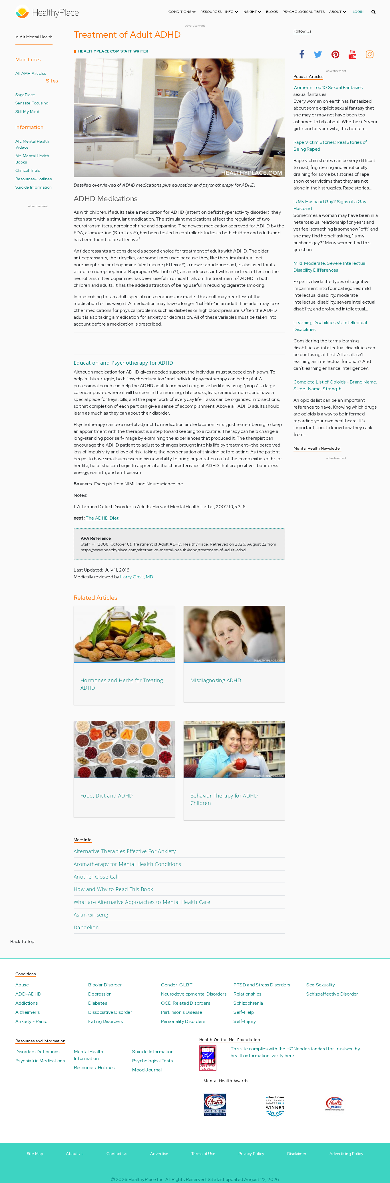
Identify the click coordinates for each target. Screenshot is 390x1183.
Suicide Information (33, 187)
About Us (74, 1153)
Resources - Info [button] (217, 11)
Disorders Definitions (37, 1052)
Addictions (26, 1003)
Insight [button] (250, 11)
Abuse (22, 985)
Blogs (272, 11)
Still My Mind (27, 111)
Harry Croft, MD (137, 577)
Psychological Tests (304, 11)
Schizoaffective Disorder (332, 994)
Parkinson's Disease (181, 1012)
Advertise (159, 1153)
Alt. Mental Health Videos (32, 144)
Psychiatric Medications (40, 1061)
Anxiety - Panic (31, 1021)
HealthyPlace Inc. (146, 1179)
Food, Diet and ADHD (107, 795)
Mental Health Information (88, 1055)
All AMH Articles (30, 73)
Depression (100, 994)
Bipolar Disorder (105, 985)
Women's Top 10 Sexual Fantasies (328, 87)
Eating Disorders (105, 1021)
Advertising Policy (346, 1153)
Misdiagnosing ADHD (215, 680)
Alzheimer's (27, 1012)
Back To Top (22, 941)
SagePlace (25, 94)
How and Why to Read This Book (113, 889)
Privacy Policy (251, 1153)
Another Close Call (96, 876)
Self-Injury (245, 1021)
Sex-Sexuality (320, 985)
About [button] (335, 11)
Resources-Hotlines (33, 178)
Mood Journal (147, 1070)
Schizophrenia (248, 1003)
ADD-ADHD (28, 994)
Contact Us (116, 1153)
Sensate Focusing (31, 103)
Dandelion (86, 927)
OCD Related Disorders (185, 1003)
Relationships (247, 994)
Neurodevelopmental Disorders (194, 994)
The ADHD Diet (102, 518)
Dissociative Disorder (110, 1012)
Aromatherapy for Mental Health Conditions (127, 864)
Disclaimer (297, 1153)
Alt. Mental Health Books (32, 159)
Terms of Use (203, 1153)
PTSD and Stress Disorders (262, 985)
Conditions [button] (180, 11)
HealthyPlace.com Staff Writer (113, 51)
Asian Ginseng (91, 914)
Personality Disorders (183, 1021)
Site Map (35, 1153)
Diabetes (97, 1003)
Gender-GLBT (176, 985)
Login (358, 12)
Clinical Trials (27, 170)
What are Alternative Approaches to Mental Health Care (142, 902)
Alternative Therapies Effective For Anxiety (125, 851)
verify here (283, 1056)
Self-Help (244, 1012)
